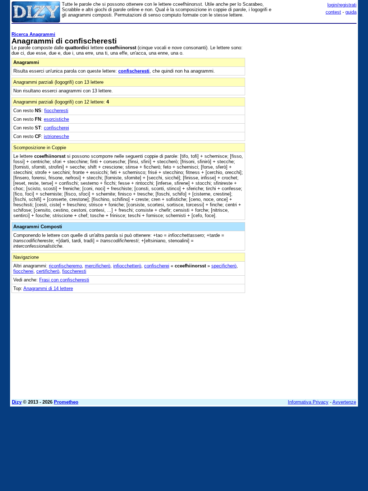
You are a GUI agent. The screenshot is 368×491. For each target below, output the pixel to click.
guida (350, 12)
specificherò (223, 266)
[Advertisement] (302, 71)
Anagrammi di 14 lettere (48, 288)
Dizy (17, 402)
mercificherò (97, 266)
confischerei (56, 127)
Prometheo (66, 402)
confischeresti (134, 71)
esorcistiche (56, 119)
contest (333, 12)
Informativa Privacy (308, 402)
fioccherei (23, 271)
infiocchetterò (127, 266)
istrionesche (56, 136)
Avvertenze (344, 402)
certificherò (47, 271)
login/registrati (341, 5)
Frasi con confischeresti (64, 280)
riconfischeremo (65, 266)
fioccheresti (56, 110)
